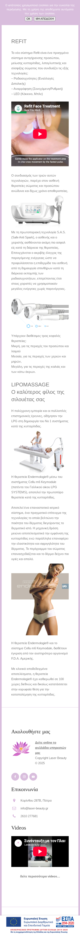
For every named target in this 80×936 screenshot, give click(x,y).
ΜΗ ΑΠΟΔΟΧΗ (45, 18)
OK (28, 18)
